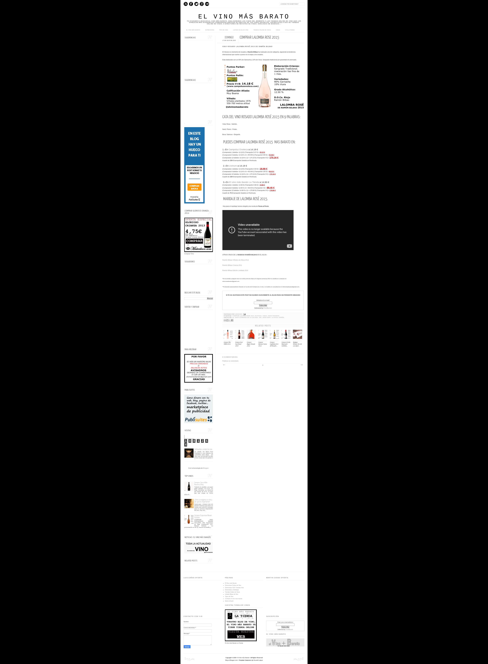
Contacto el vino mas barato (233, 598)
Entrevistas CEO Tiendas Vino (234, 587)
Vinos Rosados (273, 315)
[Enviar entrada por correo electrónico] (244, 314)
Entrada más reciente (224, 365)
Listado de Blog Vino (240, 30)
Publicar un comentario (230, 361)
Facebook (191, 4)
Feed (186, 4)
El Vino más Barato (244, 16)
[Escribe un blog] (227, 320)
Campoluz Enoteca (238, 149)
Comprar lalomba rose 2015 (243, 315)
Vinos (278, 30)
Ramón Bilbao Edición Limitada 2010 (235, 270)
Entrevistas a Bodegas (232, 590)
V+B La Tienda (290, 30)
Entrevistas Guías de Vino (233, 585)
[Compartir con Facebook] (232, 320)
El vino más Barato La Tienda (244, 182)
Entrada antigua (301, 365)
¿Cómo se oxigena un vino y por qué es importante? (203, 501)
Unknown (239, 314)
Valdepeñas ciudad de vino (203, 449)
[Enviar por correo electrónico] (225, 320)
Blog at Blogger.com (231, 660)
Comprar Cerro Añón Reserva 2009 (200, 484)
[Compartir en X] (229, 320)
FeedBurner (268, 308)
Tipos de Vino (229, 596)
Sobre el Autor (229, 601)
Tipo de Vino (223, 30)
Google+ (202, 4)
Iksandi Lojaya (258, 660)
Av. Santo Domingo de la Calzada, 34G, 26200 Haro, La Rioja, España (258, 317)
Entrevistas (209, 30)
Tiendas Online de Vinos (232, 592)
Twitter (196, 4)
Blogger (205, 468)
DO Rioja (258, 315)
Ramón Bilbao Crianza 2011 (232, 265)
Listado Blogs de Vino (231, 594)
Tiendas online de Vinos (262, 30)
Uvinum (233, 166)
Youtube (207, 4)
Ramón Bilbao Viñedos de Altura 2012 (235, 260)
